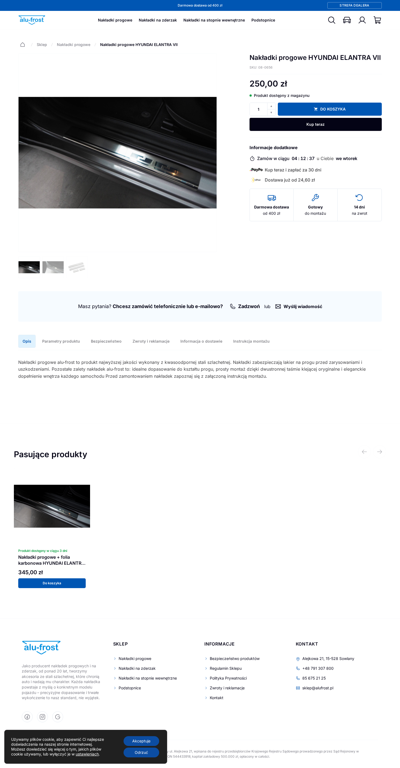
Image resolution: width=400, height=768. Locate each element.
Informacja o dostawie (201, 341)
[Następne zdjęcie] (208, 153)
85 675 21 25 (314, 678)
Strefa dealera (354, 5)
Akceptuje (141, 741)
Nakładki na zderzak (158, 20)
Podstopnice (263, 20)
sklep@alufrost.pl (317, 688)
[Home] (22, 44)
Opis (27, 341)
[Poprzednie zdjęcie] (27, 153)
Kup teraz (315, 124)
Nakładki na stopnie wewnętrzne (214, 20)
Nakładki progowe (115, 20)
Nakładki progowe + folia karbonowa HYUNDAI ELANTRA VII (51, 563)
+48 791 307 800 (318, 668)
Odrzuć (141, 752)
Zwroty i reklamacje (151, 341)
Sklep (42, 44)
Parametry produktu (61, 341)
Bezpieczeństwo (106, 341)
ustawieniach (87, 754)
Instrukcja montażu (251, 341)
